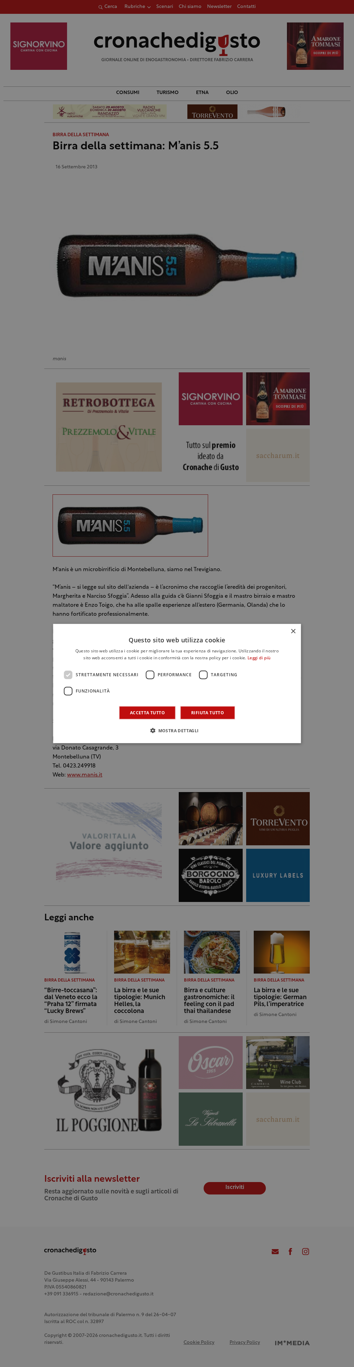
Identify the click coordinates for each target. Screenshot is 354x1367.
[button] (176, 730)
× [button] (293, 631)
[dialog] (177, 683)
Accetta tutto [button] (147, 712)
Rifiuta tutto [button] (207, 712)
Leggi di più (259, 658)
